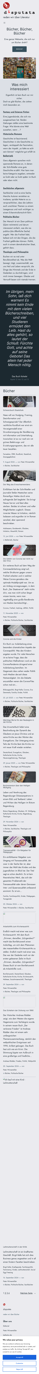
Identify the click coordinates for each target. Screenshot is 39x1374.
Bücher (7, 465)
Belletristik (8, 155)
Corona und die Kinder (12, 639)
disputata (7, 1309)
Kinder (20, 692)
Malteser (6, 979)
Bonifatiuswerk (8, 974)
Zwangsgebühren (9, 457)
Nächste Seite (28, 1293)
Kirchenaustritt (28, 976)
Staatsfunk (27, 454)
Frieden (18, 1061)
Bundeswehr (17, 528)
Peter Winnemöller (27, 462)
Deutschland (7, 752)
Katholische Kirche (9, 755)
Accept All (19, 1357)
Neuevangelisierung (10, 758)
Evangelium (17, 752)
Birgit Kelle (19, 689)
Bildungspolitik (8, 689)
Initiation (6, 531)
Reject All (19, 1369)
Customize (19, 1363)
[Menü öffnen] (4, 22)
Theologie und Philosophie (15, 251)
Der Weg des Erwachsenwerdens (16, 485)
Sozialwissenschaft (17, 979)
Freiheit (12, 608)
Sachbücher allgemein (13, 188)
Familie (14, 692)
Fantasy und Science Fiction (16, 111)
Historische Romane (12, 133)
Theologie (22, 758)
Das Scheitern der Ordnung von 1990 (18, 1010)
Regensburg (27, 813)
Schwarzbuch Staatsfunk (13, 410)
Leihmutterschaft (24, 1269)
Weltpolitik (32, 1061)
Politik (31, 608)
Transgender (7, 899)
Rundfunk (19, 454)
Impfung (19, 608)
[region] (19, 1355)
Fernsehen (6, 454)
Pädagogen (31, 896)
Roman (20, 531)
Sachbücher (15, 465)
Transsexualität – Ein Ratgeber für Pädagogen (17, 851)
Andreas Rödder (9, 1061)
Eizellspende (16, 1267)
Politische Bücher (11, 216)
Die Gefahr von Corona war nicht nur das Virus (18, 560)
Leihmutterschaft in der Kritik (15, 1247)
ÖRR (13, 454)
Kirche (19, 755)
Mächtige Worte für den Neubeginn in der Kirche (18, 721)
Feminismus (7, 1269)
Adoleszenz (7, 528)
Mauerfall (13, 531)
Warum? (19, 49)
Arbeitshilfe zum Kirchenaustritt (16, 927)
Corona (6, 608)
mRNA (25, 608)
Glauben (25, 528)
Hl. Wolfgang (30, 811)
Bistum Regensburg (10, 811)
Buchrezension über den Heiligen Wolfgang (16, 786)
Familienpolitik (14, 896)
